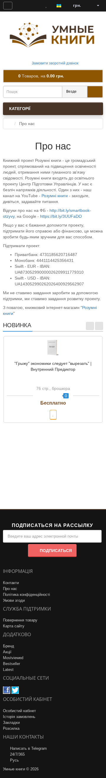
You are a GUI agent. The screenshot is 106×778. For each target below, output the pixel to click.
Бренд (8, 646)
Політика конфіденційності (26, 594)
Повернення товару (20, 620)
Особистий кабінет (19, 711)
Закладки (11, 722)
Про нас (10, 588)
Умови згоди (14, 600)
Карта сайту (13, 626)
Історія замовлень (19, 716)
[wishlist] (53, 415)
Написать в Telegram (28, 748)
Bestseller (11, 663)
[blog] (21, 6)
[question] (7, 5)
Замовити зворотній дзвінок (54, 63)
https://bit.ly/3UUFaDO (61, 216)
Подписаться (56, 550)
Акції (7, 652)
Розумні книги (55, 195)
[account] (96, 6)
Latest (8, 669)
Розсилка (11, 728)
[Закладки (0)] (46, 6)
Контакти (11, 583)
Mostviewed (13, 658)
